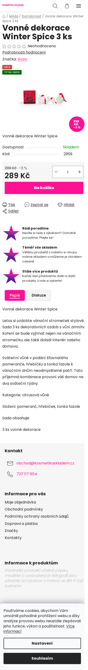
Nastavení (42, 643)
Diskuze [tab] (39, 295)
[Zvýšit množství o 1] (79, 172)
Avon (22, 59)
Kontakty (13, 537)
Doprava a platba (21, 523)
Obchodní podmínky (24, 509)
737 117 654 (26, 474)
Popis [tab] (15, 295)
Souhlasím (42, 658)
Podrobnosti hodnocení (24, 52)
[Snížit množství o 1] (56, 172)
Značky (11, 530)
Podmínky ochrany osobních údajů (37, 516)
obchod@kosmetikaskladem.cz (45, 463)
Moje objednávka (20, 502)
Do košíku (44, 187)
